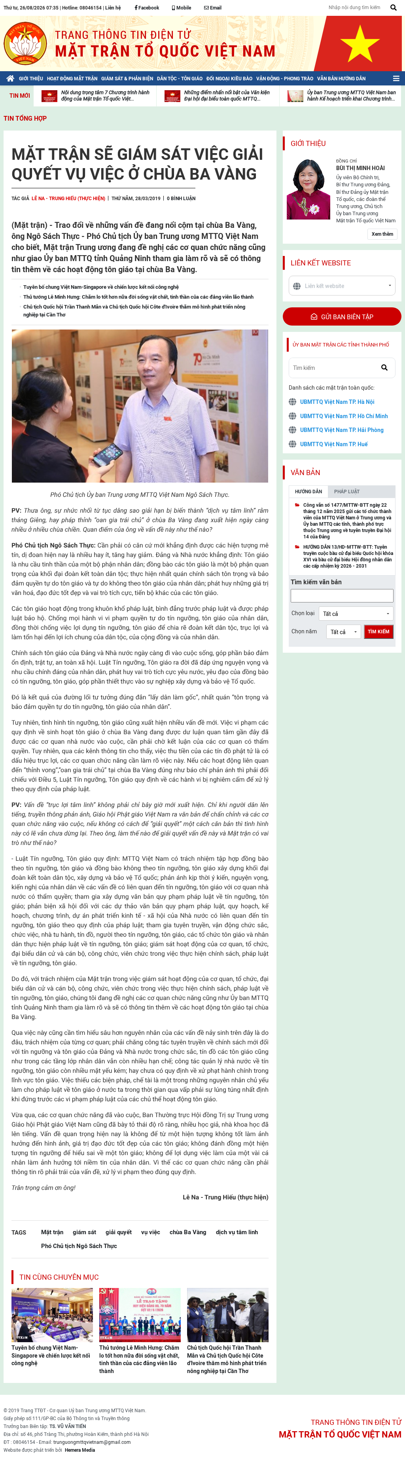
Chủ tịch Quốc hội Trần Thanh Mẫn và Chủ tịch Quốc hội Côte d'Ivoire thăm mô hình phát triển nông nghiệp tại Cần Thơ (227, 1359)
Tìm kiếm (379, 632)
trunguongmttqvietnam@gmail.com (92, 1442)
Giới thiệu (308, 143)
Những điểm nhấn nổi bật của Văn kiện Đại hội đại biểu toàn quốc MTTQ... (227, 95)
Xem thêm (382, 234)
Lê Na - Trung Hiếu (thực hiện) (68, 198)
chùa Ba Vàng (188, 1232)
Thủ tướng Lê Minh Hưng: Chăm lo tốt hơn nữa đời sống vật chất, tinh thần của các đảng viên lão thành (139, 1359)
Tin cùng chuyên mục (59, 1277)
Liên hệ (113, 8)
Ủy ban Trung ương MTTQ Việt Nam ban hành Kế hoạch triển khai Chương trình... (351, 95)
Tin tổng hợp (25, 118)
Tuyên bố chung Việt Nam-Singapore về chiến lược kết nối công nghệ (50, 1355)
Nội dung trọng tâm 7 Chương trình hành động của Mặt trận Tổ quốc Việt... (105, 95)
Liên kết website (321, 263)
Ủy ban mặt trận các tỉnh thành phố (341, 345)
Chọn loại (302, 613)
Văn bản (305, 472)
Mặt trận (52, 1232)
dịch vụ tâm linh (237, 1232)
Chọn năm (304, 631)
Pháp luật (347, 491)
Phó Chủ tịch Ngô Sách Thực (79, 1246)
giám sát (84, 1232)
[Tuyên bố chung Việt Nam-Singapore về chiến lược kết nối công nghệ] (52, 1314)
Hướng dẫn (308, 491)
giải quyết (119, 1232)
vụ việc (150, 1232)
